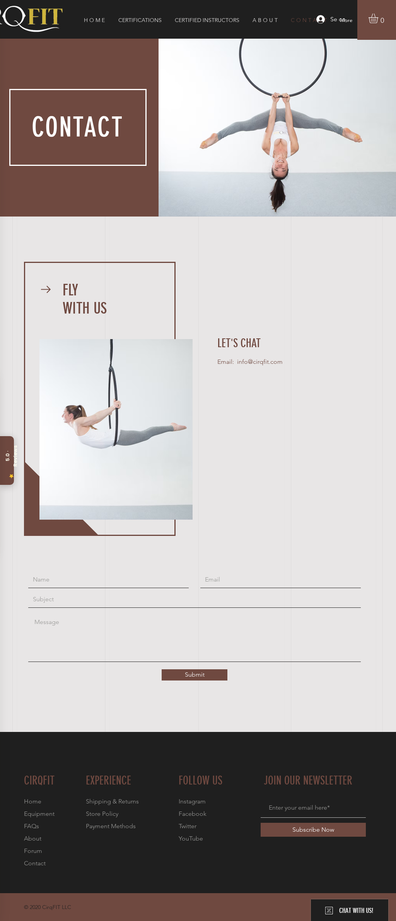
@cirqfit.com (265, 361)
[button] (379, 18)
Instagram (192, 801)
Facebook (193, 813)
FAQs (31, 826)
